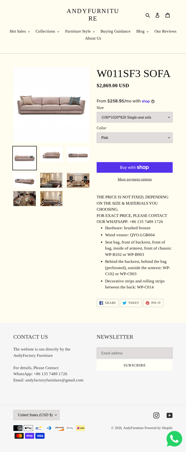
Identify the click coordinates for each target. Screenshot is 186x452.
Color (101, 128)
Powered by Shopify (159, 428)
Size (100, 107)
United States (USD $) (35, 415)
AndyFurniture (93, 14)
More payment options (135, 179)
